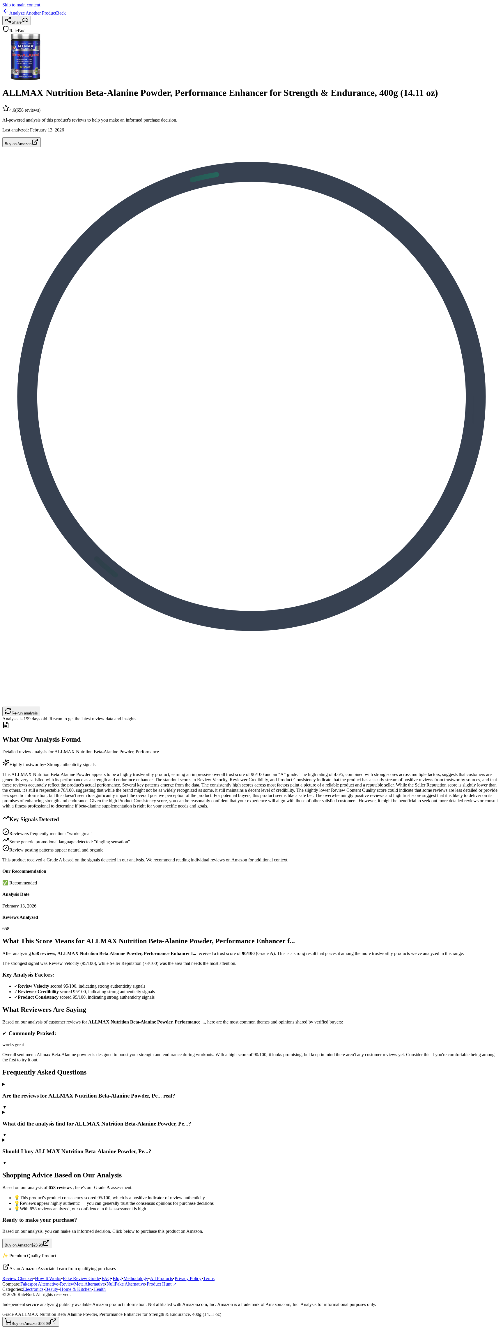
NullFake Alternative (126, 1283)
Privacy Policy (188, 1278)
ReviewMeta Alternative (82, 1283)
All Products (161, 1278)
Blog (117, 1278)
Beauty (51, 1289)
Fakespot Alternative (39, 1283)
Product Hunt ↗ (161, 1283)
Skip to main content (21, 4)
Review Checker (17, 1278)
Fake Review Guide (81, 1278)
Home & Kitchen (76, 1289)
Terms (209, 1278)
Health (99, 1289)
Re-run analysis (25, 713)
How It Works (48, 1278)
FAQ (106, 1278)
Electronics (33, 1289)
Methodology (135, 1278)
